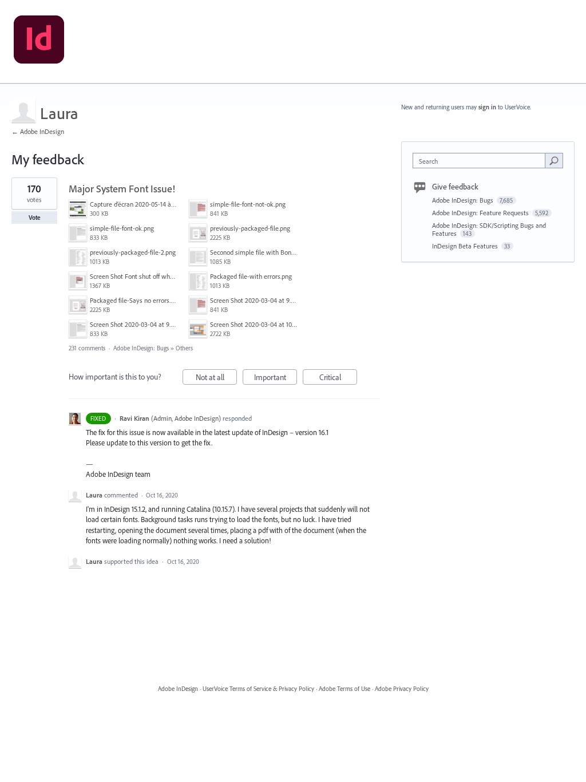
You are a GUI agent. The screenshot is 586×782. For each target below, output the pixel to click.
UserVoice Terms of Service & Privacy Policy (258, 689)
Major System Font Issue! (122, 188)
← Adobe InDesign (37, 131)
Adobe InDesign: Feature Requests (481, 212)
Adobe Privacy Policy (402, 689)
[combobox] (481, 160)
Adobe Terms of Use (344, 689)
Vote (35, 218)
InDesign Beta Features (466, 246)
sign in (487, 107)
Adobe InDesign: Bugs (141, 348)
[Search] (554, 160)
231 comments (87, 348)
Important (275, 378)
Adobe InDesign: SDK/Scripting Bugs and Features (489, 229)
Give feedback (455, 186)
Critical (338, 378)
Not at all (216, 378)
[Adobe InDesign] (38, 41)
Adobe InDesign (178, 689)
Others (184, 348)
